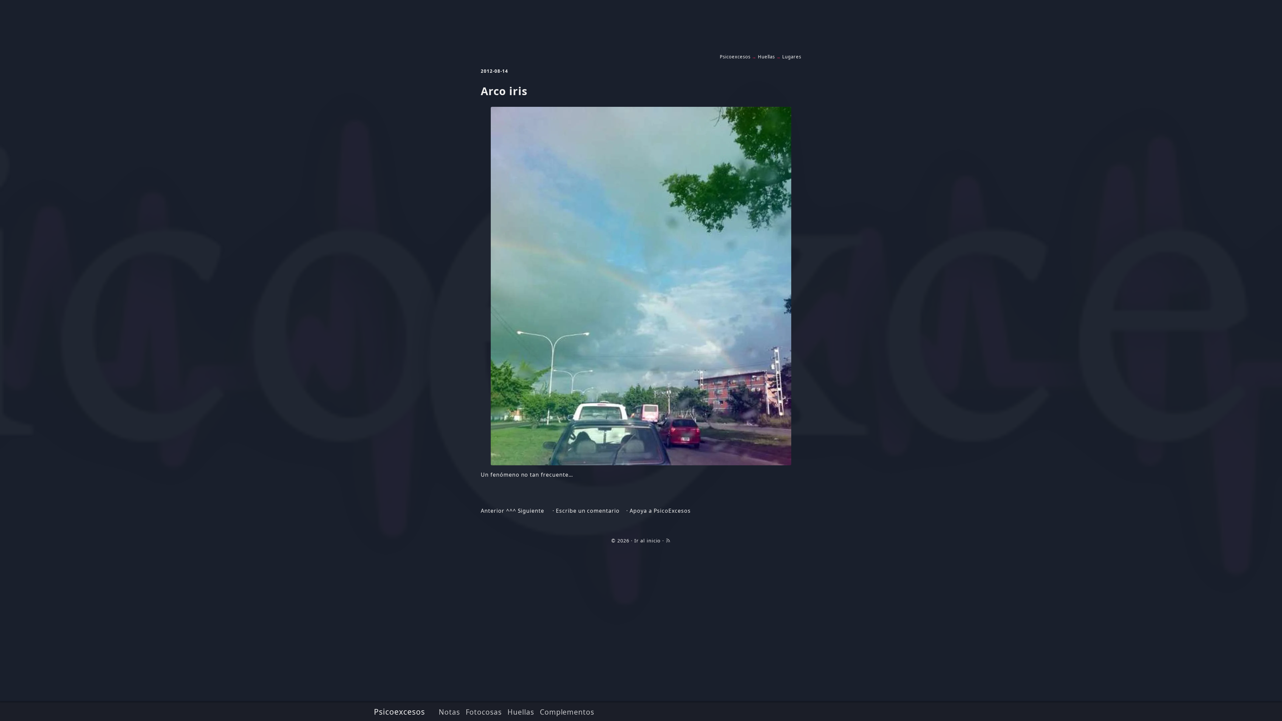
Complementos (567, 712)
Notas (449, 712)
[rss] (668, 540)
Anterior (492, 510)
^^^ (511, 510)
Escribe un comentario (588, 510)
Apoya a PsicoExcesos (660, 510)
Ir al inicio (647, 540)
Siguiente (531, 510)
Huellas (520, 712)
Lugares (791, 57)
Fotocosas (484, 712)
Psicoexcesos (399, 711)
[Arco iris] (641, 286)
